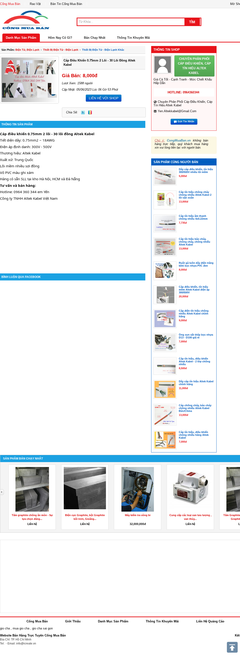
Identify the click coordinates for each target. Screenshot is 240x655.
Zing (90, 112)
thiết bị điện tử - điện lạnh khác (103, 49)
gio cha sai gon (42, 628)
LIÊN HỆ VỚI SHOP (103, 98)
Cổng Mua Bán (10, 4)
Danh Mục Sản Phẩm (21, 37)
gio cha (5, 628)
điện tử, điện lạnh (27, 49)
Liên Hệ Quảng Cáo (210, 621)
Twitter (83, 112)
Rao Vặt (35, 4)
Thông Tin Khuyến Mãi (133, 37)
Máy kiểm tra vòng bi (137, 515)
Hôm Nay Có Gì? (60, 37)
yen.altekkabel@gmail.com (177, 111)
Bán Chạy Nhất (94, 37)
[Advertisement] (72, 233)
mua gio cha (21, 628)
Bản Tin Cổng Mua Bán (66, 4)
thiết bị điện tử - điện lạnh (60, 49)
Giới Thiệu (73, 621)
